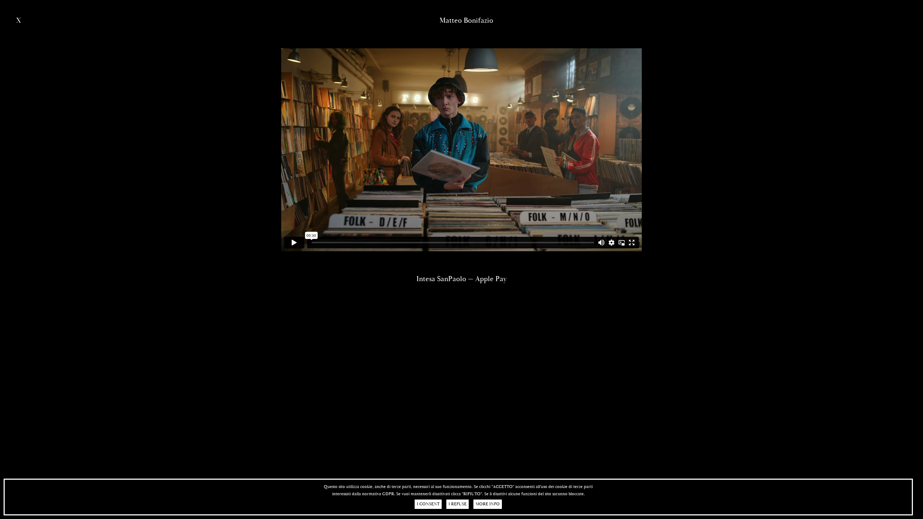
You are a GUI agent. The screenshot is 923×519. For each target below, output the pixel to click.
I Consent (428, 504)
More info (488, 504)
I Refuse (458, 504)
